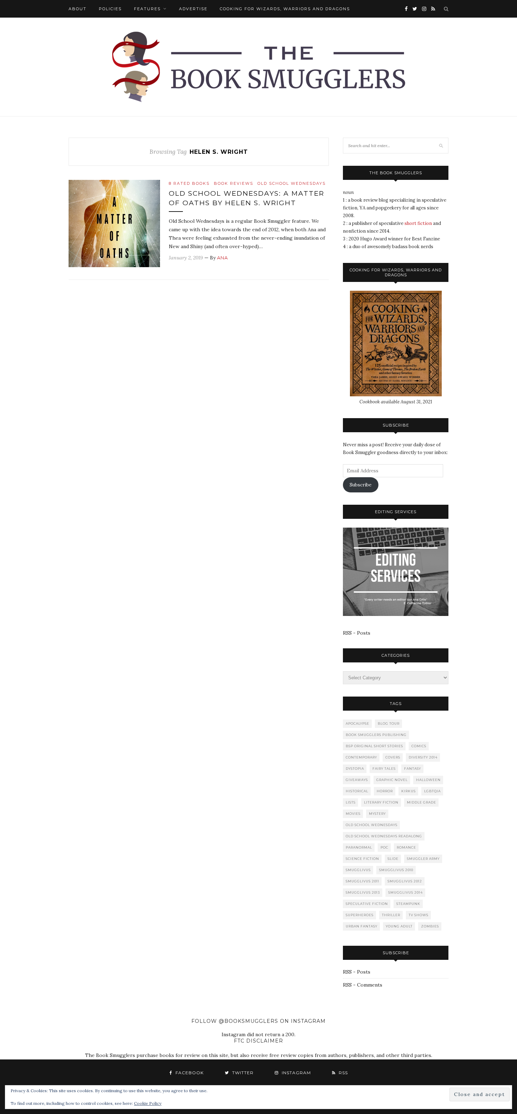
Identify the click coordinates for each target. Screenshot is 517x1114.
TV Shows (418, 915)
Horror (385, 791)
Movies (353, 814)
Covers (392, 757)
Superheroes (360, 915)
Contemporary (361, 757)
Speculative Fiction (367, 904)
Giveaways (357, 780)
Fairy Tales (384, 768)
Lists (351, 802)
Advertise (193, 8)
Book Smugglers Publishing (376, 735)
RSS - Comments (362, 985)
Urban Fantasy (361, 926)
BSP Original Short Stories (374, 746)
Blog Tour (389, 723)
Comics (418, 746)
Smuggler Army (423, 859)
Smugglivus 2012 (405, 881)
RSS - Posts (356, 633)
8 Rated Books (189, 183)
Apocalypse (357, 723)
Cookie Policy (147, 1103)
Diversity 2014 (423, 757)
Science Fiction (362, 859)
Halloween (428, 780)
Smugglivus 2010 (396, 870)
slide (393, 859)
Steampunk (408, 904)
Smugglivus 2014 (405, 892)
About (78, 8)
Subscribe (360, 485)
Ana (222, 257)
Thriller (391, 915)
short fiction (418, 223)
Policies (110, 8)
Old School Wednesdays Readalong (384, 836)
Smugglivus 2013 (363, 892)
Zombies (430, 926)
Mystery (377, 814)
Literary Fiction (381, 802)
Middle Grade (421, 802)
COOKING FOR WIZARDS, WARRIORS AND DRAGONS (285, 8)
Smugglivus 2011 (362, 881)
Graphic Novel (392, 780)
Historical (357, 791)
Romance (406, 847)
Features (147, 8)
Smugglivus (358, 870)
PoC (384, 847)
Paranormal (359, 847)
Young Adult (399, 926)
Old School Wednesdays (291, 183)
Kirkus (408, 791)
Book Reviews (233, 183)
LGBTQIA (432, 791)
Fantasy (412, 768)
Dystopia (355, 768)
